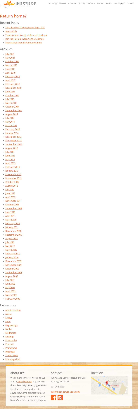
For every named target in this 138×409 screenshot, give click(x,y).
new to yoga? (119, 3)
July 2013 (9, 151)
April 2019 (10, 72)
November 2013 (13, 140)
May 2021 (10, 57)
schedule (72, 3)
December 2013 (13, 136)
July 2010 (9, 242)
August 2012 (11, 185)
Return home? (13, 16)
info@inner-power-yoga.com (65, 391)
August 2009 (11, 276)
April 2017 (10, 80)
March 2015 (11, 102)
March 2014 (11, 125)
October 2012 (12, 182)
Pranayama (11, 347)
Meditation (10, 332)
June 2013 (10, 155)
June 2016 (10, 91)
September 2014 (13, 110)
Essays (8, 317)
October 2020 (12, 61)
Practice (9, 344)
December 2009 (13, 261)
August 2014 (11, 114)
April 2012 (10, 197)
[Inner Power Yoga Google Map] (109, 385)
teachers (91, 3)
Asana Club (11, 31)
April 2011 (10, 215)
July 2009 (9, 279)
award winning (24, 381)
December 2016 (13, 87)
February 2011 (12, 223)
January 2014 (11, 133)
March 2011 (11, 219)
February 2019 (12, 76)
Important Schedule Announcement (23, 42)
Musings (9, 336)
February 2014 (12, 129)
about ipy (53, 3)
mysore (108, 3)
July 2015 (9, 99)
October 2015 (12, 95)
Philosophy (11, 340)
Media (8, 329)
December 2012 (13, 174)
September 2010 (13, 234)
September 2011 (13, 208)
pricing (81, 3)
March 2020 (11, 65)
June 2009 (10, 283)
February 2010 (12, 253)
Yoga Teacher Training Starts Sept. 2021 (25, 27)
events (100, 3)
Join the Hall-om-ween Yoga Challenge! (24, 38)
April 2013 (10, 163)
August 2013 (11, 148)
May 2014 (10, 121)
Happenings (11, 325)
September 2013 (13, 144)
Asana (8, 314)
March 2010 (11, 249)
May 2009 (10, 287)
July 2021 (9, 53)
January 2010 (11, 257)
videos (130, 3)
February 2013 (12, 166)
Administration (13, 310)
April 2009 (10, 291)
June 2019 (10, 69)
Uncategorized (12, 359)
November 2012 (13, 178)
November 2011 (13, 200)
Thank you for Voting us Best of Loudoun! (26, 35)
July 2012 (9, 189)
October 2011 (12, 204)
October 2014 (12, 106)
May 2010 (10, 246)
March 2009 (11, 295)
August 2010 (11, 238)
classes (62, 3)
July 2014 (9, 118)
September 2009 (13, 272)
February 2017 (12, 84)
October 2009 (12, 268)
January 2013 (11, 170)
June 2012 (10, 193)
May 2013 (10, 159)
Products (10, 351)
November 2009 (13, 264)
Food (8, 321)
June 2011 (10, 212)
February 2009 (12, 298)
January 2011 (11, 227)
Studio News (11, 355)
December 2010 (13, 231)
